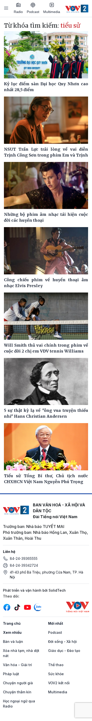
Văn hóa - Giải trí (17, 665)
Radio (18, 12)
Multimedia (51, 12)
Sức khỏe (56, 674)
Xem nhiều (12, 632)
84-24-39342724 (24, 565)
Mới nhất (55, 623)
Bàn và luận (13, 641)
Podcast (33, 12)
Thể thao (56, 665)
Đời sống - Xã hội (62, 641)
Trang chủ (12, 623)
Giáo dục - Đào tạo (64, 650)
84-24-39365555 (24, 558)
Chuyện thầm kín (17, 692)
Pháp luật (11, 674)
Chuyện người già (18, 683)
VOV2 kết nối (59, 683)
